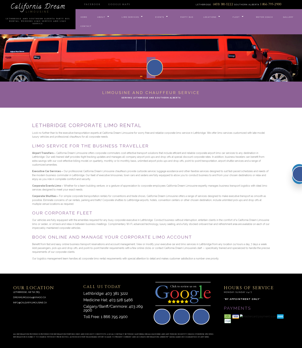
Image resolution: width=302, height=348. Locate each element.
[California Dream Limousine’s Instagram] (202, 318)
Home (84, 17)
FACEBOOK (92, 4)
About (101, 17)
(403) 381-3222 (223, 4)
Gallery (288, 17)
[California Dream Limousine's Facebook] (182, 318)
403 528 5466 (121, 300)
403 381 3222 (116, 293)
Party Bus (186, 17)
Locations (209, 17)
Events (159, 17)
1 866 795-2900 (270, 4)
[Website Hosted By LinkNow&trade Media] (278, 333)
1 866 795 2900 (114, 316)
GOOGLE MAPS (119, 4)
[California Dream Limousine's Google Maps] (163, 318)
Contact (86, 26)
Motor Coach (264, 17)
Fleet (236, 17)
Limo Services (130, 17)
